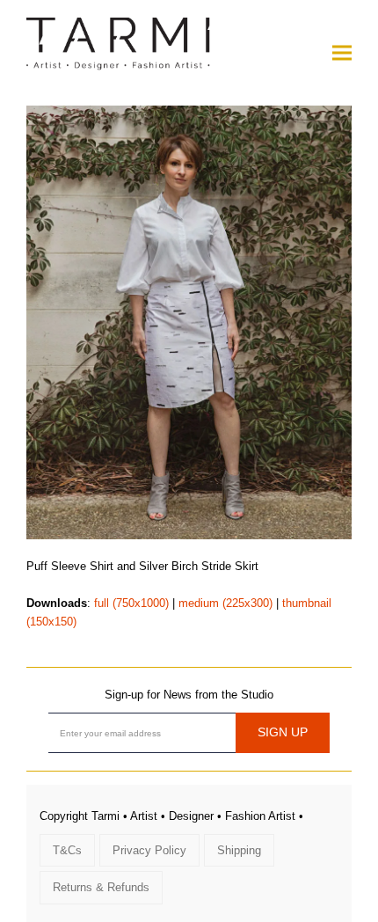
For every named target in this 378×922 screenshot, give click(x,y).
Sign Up (283, 732)
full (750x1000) (131, 603)
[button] (342, 52)
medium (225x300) (225, 603)
